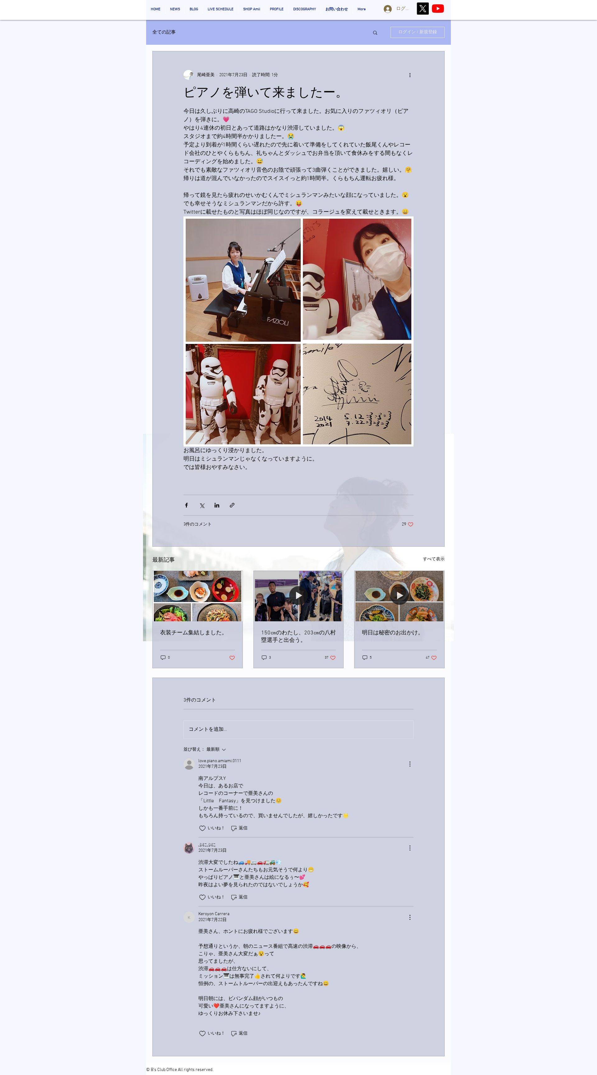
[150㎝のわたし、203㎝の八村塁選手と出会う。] (299, 596)
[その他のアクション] (410, 75)
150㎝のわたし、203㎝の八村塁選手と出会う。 (298, 637)
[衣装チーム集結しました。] (198, 596)
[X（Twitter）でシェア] (202, 505)
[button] (375, 32)
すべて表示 (434, 559)
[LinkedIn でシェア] (217, 505)
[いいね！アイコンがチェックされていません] (202, 828)
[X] (423, 8)
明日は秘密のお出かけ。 (392, 633)
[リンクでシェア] (232, 505)
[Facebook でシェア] (186, 505)
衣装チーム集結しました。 (193, 633)
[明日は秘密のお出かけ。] (399, 596)
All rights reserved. (195, 1070)
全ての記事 (164, 32)
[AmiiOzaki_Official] (438, 8)
